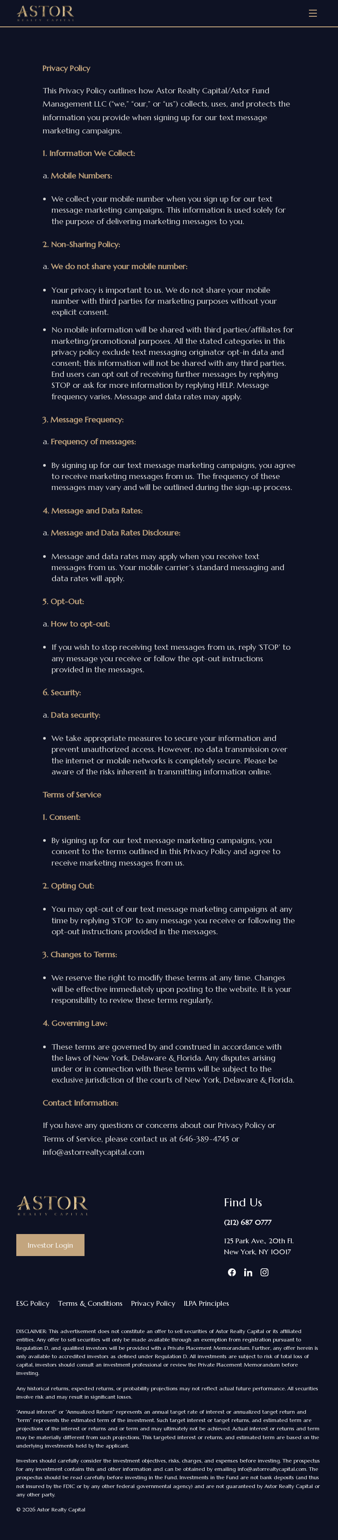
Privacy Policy (153, 1303)
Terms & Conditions (90, 1303)
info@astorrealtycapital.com (272, 1469)
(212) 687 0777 (248, 1222)
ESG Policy (32, 1303)
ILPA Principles (206, 1303)
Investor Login (50, 1245)
